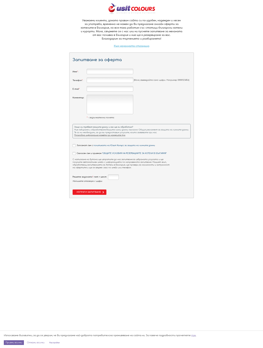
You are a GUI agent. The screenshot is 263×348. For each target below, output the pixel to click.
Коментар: (78, 98)
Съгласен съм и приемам (122, 153)
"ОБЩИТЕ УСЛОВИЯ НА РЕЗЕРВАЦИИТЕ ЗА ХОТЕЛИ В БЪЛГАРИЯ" (134, 153)
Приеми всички (13, 342)
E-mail (76, 89)
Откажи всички (35, 342)
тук (193, 335)
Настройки (54, 342)
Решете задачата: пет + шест (90, 177)
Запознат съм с (116, 145)
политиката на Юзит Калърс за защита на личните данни (124, 145)
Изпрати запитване (89, 192)
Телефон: (78, 80)
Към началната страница (131, 46)
